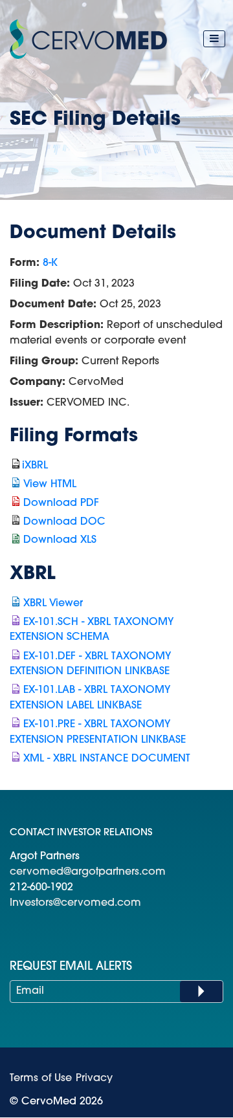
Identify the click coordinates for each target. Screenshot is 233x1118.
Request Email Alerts (71, 967)
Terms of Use (41, 1078)
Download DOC (64, 522)
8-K (50, 263)
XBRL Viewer (53, 603)
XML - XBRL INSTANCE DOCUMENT (106, 759)
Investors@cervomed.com (75, 903)
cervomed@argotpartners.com (88, 872)
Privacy (94, 1078)
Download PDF (61, 503)
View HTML (49, 484)
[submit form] (201, 991)
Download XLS (59, 540)
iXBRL (35, 466)
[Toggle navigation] (214, 38)
